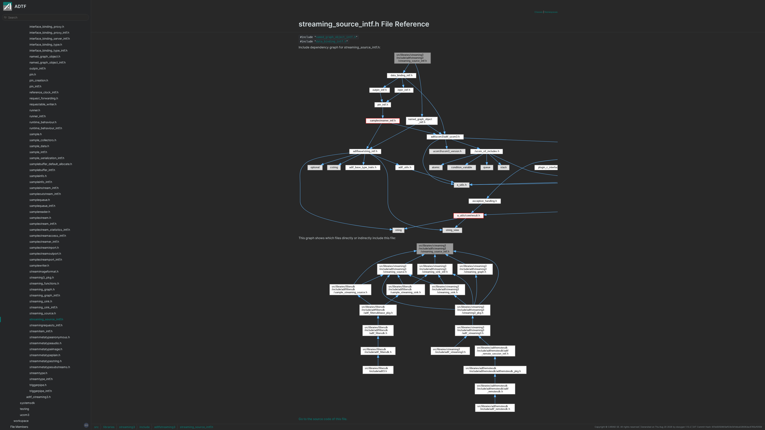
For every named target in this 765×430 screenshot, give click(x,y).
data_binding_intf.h (331, 41)
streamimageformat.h (44, 271)
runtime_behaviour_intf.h (45, 128)
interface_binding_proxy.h (46, 26)
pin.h (32, 74)
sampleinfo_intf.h (40, 182)
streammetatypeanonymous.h (49, 337)
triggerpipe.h (38, 385)
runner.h (34, 110)
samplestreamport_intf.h (45, 259)
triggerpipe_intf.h (40, 391)
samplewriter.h (39, 265)
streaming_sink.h (40, 301)
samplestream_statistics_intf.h (49, 229)
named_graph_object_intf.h (47, 62)
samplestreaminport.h (44, 247)
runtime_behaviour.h (43, 122)
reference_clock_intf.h (44, 92)
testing (24, 408)
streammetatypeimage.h (45, 349)
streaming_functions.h (44, 283)
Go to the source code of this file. (323, 419)
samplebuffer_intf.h (42, 170)
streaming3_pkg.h (41, 277)
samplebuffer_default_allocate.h (50, 164)
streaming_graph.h (42, 289)
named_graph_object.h (44, 56)
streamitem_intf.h (41, 331)
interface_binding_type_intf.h (48, 50)
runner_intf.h (37, 116)
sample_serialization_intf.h (46, 158)
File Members (19, 426)
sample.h (35, 134)
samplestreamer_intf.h (44, 241)
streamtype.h (38, 373)
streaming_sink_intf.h (43, 307)
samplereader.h (39, 211)
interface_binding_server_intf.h (49, 38)
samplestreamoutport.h (45, 253)
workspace (21, 420)
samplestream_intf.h (43, 223)
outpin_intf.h (37, 68)
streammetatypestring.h (45, 361)
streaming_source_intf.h (46, 319)
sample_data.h (39, 146)
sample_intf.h (38, 152)
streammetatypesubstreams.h (49, 367)
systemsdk (27, 403)
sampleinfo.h (38, 176)
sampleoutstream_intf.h (45, 193)
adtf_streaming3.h (38, 397)
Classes (539, 12)
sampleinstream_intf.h (44, 188)
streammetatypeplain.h (44, 355)
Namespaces (551, 12)
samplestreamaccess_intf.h (47, 235)
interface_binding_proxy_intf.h (49, 32)
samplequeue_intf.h (42, 205)
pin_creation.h (38, 80)
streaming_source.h (42, 313)
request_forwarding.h (43, 98)
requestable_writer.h (43, 104)
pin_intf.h (35, 86)
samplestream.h (40, 217)
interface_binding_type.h (45, 44)
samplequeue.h (39, 199)
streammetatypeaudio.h (45, 343)
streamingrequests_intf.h (46, 325)
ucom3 (24, 414)
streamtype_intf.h (41, 379)
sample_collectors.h (42, 140)
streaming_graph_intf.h (44, 295)
